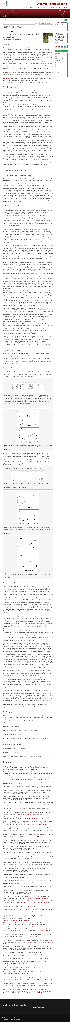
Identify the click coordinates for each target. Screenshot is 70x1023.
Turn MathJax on (62, 50)
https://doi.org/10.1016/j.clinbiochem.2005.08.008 (21, 854)
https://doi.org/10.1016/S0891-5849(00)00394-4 (14, 877)
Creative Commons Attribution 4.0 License (46, 1017)
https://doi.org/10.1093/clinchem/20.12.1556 (14, 969)
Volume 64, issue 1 (12, 19)
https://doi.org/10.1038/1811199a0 (11, 783)
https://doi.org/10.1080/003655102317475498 (14, 893)
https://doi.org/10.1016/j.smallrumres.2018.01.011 (24, 832)
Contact (5, 1019)
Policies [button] (38, 7)
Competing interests (61, 72)
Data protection (16, 1019)
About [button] (62, 7)
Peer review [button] (43, 7)
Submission (32, 7)
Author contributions (61, 70)
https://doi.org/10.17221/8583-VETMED (12, 860)
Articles (27, 7)
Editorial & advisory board (54, 7)
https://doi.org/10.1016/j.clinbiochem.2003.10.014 (15, 849)
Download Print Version (10, 406)
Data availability (60, 68)
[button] (47, 19)
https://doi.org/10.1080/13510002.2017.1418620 (15, 975)
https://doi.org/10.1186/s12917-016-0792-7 (16, 955)
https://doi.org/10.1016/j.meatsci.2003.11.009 (14, 871)
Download (7, 449)
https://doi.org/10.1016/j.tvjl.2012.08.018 (13, 938)
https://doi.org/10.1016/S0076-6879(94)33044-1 (17, 888)
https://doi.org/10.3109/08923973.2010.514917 (19, 810)
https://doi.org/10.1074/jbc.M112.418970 (37, 824)
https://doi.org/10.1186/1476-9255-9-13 (25, 769)
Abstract (58, 54)
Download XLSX (24, 406)
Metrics (42, 23)
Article (36, 23)
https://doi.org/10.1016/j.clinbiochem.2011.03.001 (15, 920)
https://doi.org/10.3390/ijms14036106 (35, 898)
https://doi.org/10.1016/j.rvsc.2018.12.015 (13, 963)
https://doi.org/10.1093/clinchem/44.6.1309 (35, 788)
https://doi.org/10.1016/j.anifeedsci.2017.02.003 (31, 992)
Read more (58, 42)
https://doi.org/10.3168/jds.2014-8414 (12, 843)
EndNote (58, 30)
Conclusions (59, 66)
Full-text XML (59, 26)
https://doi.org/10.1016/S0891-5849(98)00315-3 (14, 949)
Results (58, 62)
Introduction (59, 56)
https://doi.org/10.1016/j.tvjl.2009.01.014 (31, 818)
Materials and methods (59, 59)
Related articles (48, 23)
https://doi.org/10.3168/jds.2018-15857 (12, 883)
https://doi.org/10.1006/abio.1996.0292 (38, 779)
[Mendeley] (56, 46)
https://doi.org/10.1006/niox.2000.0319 (42, 911)
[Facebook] (62, 46)
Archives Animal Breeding (52, 3)
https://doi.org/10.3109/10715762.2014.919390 (35, 902)
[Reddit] (59, 46)
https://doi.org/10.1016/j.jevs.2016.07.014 (13, 866)
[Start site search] (66, 20)
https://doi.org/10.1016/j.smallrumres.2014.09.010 (19, 987)
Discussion (58, 64)
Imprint (10, 1019)
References (58, 75)
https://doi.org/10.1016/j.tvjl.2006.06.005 (23, 906)
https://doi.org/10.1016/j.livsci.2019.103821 (13, 799)
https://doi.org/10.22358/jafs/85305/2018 (13, 793)
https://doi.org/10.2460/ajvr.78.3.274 (29, 926)
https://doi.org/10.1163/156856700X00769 (18, 775)
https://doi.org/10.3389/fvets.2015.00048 (28, 814)
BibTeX (57, 28)
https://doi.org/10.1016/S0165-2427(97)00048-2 (40, 942)
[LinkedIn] (65, 46)
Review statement (60, 73)
